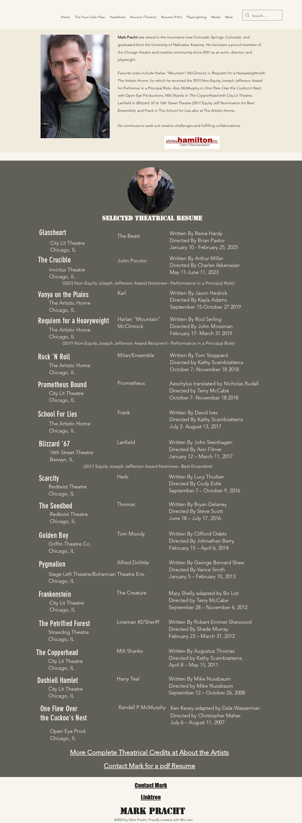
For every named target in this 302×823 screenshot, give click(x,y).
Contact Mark (151, 785)
